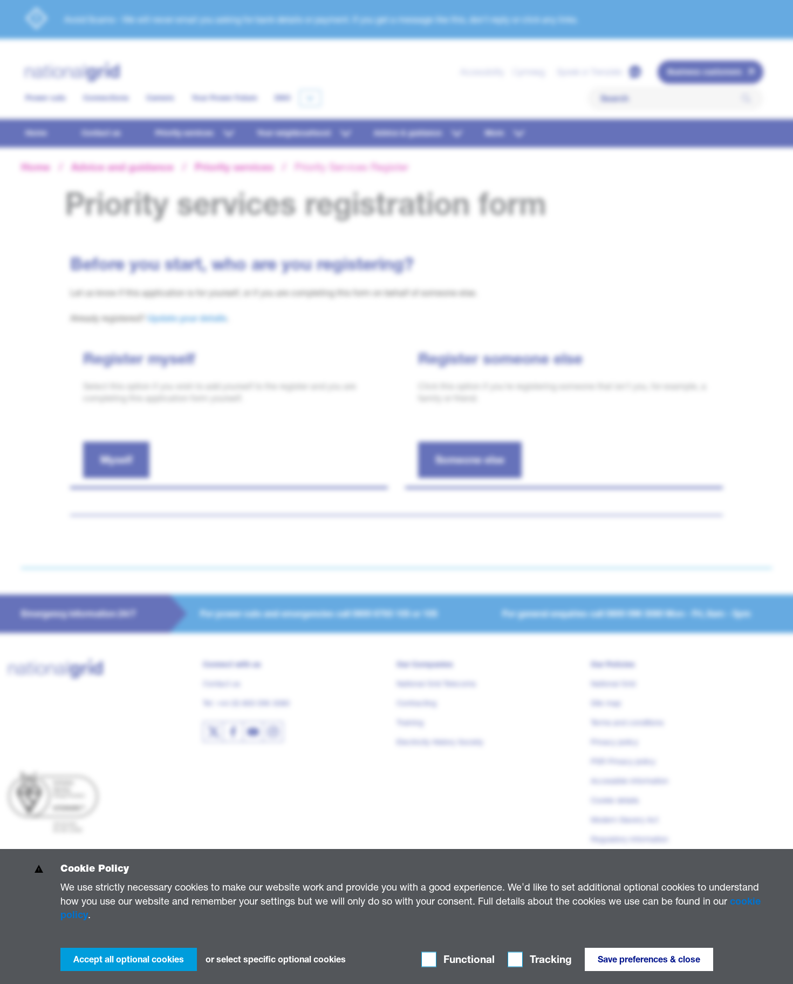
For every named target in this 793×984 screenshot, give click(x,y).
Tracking (549, 959)
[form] (396, 916)
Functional (468, 959)
